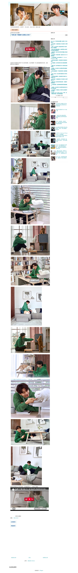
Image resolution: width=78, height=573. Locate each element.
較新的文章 (13, 557)
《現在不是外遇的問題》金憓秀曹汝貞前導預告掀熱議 (61, 116)
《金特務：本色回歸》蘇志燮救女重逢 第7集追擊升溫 (61, 140)
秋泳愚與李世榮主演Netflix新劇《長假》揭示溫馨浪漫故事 (61, 128)
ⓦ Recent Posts (65, 98)
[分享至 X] (18, 516)
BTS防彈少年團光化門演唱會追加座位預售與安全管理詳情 (61, 104)
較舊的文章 (45, 557)
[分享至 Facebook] (19, 516)
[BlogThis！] (17, 516)
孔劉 (14, 517)
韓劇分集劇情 (15, 29)
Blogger (41, 570)
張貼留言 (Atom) (31, 560)
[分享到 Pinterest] (20, 516)
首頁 (30, 557)
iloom (17, 517)
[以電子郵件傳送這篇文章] (15, 516)
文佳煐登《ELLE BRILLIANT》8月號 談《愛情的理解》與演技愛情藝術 (59, 93)
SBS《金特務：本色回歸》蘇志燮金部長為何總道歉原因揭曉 (61, 122)
